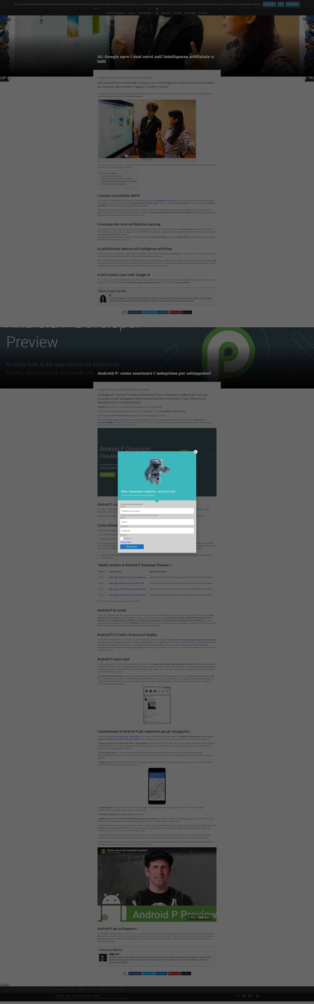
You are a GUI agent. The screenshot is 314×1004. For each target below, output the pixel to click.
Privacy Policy (125, 542)
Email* (122, 506)
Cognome (124, 526)
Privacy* (123, 535)
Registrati (132, 547)
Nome (122, 517)
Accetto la (127, 538)
